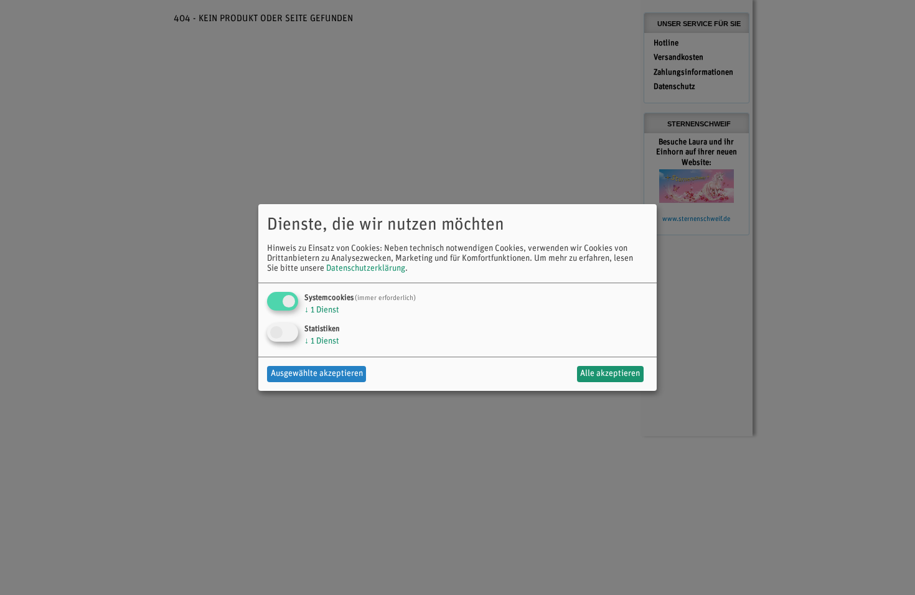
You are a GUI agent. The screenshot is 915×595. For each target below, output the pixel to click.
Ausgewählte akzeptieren (317, 373)
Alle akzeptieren (610, 373)
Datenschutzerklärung (365, 268)
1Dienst (321, 310)
